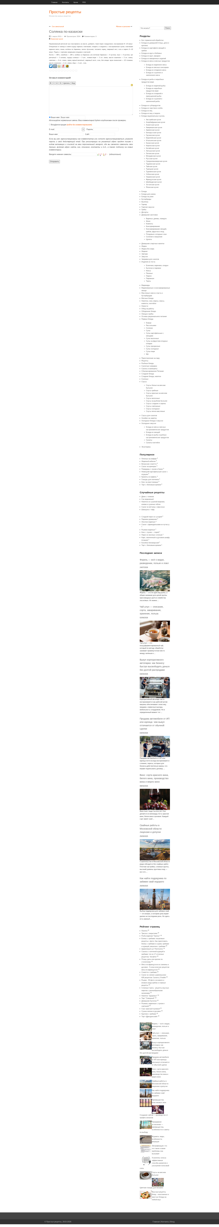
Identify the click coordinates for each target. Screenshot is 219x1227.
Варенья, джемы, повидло (156, 218)
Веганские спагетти (148, 464)
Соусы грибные (152, 390)
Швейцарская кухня (154, 182)
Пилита (144, 931)
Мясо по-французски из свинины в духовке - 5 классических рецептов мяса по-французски (155, 967)
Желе (148, 221)
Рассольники (151, 325)
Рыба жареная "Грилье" (150, 936)
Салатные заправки (149, 366)
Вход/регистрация (71, 125)
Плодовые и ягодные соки (156, 234)
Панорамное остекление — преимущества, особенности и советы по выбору (154, 1127)
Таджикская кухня (153, 164)
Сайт (87, 134)
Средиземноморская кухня (156, 161)
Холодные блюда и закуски (152, 421)
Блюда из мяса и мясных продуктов (155, 61)
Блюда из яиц (146, 111)
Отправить (54, 161)
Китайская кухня (152, 148)
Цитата (66, 83)
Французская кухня (153, 179)
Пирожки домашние (149, 519)
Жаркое (144, 251)
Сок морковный (147, 499)
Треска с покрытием (149, 933)
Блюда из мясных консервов (157, 67)
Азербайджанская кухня (155, 122)
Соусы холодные (153, 409)
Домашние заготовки (149, 215)
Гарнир (144, 204)
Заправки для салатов (150, 259)
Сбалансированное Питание (152, 371)
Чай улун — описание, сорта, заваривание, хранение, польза (152, 610)
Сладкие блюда (147, 374)
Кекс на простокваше (149, 482)
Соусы (144, 382)
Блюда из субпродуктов (150, 105)
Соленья (144, 379)
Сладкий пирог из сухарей (151, 517)
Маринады (145, 285)
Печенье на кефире (149, 459)
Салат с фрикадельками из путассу (155, 524)
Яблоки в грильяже (123, 26)
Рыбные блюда (147, 363)
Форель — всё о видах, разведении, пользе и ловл (161, 1026)
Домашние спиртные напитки (152, 243)
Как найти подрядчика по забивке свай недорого (160, 1093)
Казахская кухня (57, 39)
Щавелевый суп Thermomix (152, 949)
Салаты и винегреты (149, 369)
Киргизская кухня (153, 146)
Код (73, 83)
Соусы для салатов (149, 415)
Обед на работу (147, 309)
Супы (148, 330)
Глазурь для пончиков (150, 479)
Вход (172, 1222)
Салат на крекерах (148, 466)
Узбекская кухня (152, 174)
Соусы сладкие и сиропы (156, 403)
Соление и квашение (154, 237)
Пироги (148, 276)
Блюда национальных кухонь (153, 116)
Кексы (148, 271)
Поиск (167, 28)
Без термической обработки (152, 40)
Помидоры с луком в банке (152, 469)
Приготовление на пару (150, 358)
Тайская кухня (151, 166)
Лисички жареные (148, 522)
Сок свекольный (58, 26)
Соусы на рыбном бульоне (156, 401)
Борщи (148, 323)
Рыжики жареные (148, 530)
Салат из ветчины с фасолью (153, 507)
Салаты (149, 440)
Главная (156, 1222)
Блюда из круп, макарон (150, 56)
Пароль (89, 129)
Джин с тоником (147, 496)
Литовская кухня (152, 153)
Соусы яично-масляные (155, 411)
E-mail (51, 129)
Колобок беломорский (150, 543)
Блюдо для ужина (148, 194)
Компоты (149, 224)
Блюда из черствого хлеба (151, 108)
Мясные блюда (147, 298)
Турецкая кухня (152, 169)
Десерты (144, 212)
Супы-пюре (150, 351)
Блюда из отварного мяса (156, 70)
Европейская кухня (153, 138)
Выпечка (144, 202)
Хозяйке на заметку (149, 418)
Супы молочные (152, 338)
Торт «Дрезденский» (149, 1016)
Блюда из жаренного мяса (156, 65)
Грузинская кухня (153, 135)
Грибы (143, 209)
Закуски (144, 256)
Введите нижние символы (60, 154)
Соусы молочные (153, 398)
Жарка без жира (147, 249)
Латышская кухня (153, 151)
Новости (144, 306)
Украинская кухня (153, 177)
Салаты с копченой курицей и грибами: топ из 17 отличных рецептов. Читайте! (153, 954)
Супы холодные (152, 349)
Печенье (149, 273)
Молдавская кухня (153, 156)
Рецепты (144, 361)
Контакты (165, 1222)
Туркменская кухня (153, 172)
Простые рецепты (65, 12)
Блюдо (144, 191)
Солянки (149, 328)
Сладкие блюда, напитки (151, 376)
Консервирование (153, 226)
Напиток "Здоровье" (149, 996)
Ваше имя (55, 117)
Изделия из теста (148, 262)
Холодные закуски (148, 423)
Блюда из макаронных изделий (153, 58)
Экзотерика (145, 447)
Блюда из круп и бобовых (151, 53)
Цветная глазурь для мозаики (151, 1188)
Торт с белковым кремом (151, 485)
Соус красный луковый (150, 1009)
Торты (148, 281)
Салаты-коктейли (153, 443)
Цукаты (149, 239)
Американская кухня (154, 127)
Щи (147, 354)
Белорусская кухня (153, 133)
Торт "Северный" (148, 998)
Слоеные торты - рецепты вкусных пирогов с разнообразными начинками (155, 990)
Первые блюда (147, 319)
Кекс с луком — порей (150, 532)
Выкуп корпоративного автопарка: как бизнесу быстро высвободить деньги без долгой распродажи (154, 1047)
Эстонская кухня (152, 185)
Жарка (144, 246)
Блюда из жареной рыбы (156, 86)
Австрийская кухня (153, 120)
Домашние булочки (149, 1001)
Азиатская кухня (152, 125)
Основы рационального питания (154, 316)
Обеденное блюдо (148, 311)
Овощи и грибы (147, 314)
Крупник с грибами (148, 1014)
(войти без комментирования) (79, 125)
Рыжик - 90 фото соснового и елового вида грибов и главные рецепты (153, 982)
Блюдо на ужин (147, 196)
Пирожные (150, 278)
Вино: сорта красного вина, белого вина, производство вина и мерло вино (154, 778)
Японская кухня (152, 187)
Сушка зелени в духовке (151, 1011)
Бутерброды (146, 199)
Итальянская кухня (153, 140)
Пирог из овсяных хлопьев (151, 535)
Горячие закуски (147, 207)
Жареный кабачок (148, 461)
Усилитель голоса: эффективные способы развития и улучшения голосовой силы (154, 1163)
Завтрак (144, 254)
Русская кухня (151, 159)
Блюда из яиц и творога (150, 113)
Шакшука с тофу (148, 509)
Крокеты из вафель (148, 477)
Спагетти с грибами (149, 972)
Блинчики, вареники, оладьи (157, 265)
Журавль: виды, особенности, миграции (158, 1139)
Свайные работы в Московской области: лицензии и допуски (151, 828)
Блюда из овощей (153, 432)
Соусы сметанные (153, 406)
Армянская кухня (152, 130)
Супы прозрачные (153, 346)
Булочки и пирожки (153, 268)
